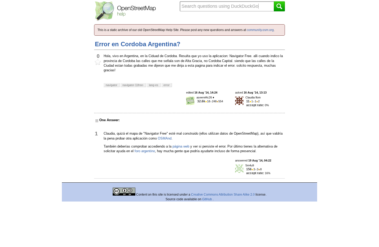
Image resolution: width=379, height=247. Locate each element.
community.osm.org (260, 30)
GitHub (207, 199)
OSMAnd (164, 138)
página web (180, 146)
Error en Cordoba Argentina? (137, 44)
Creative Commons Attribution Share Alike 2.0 (223, 194)
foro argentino (145, 151)
